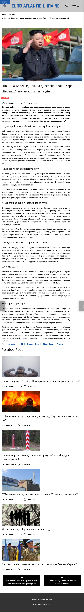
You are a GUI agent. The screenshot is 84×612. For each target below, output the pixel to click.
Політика (5, 97)
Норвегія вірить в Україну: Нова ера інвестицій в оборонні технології (41, 381)
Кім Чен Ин (11, 344)
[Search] (66, 5)
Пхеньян (60, 344)
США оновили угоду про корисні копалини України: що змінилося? (40, 494)
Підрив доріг (48, 344)
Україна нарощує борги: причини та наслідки (27, 529)
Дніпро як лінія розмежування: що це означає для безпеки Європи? (39, 564)
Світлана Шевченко (14, 103)
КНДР (21, 344)
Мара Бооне (11, 426)
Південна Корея (33, 344)
